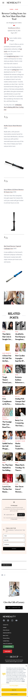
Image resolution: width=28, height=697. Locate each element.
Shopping (5, 484)
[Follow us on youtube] (16, 620)
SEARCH (14, 548)
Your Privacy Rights (14, 685)
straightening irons (13, 56)
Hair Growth (6, 353)
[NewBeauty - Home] (14, 3)
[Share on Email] (4, 575)
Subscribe (7, 651)
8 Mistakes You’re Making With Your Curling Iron (14, 107)
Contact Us (5, 624)
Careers (4, 627)
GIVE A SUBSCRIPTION (14, 607)
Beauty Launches (5, 418)
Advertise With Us (7, 632)
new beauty (7, 565)
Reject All (14, 690)
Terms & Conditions (7, 643)
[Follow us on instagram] (12, 620)
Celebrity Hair (20, 441)
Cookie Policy (6, 641)
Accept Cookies (14, 694)
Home (11, 9)
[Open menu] (3, 2)
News (17, 418)
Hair (16, 9)
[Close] (26, 666)
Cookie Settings (8, 646)
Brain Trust (5, 635)
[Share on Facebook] (2, 575)
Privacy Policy (6, 638)
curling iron (15, 69)
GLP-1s (17, 396)
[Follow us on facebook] (4, 620)
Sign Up (20, 514)
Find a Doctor (6, 630)
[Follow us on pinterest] (8, 620)
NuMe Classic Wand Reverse (13, 125)
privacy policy (14, 519)
